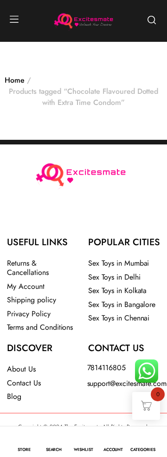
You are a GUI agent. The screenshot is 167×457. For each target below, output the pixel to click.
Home (15, 80)
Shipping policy (31, 299)
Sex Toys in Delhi (114, 277)
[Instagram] (83, 215)
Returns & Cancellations (28, 268)
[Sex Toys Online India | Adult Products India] (61, 19)
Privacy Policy (29, 313)
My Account (26, 286)
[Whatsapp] (108, 215)
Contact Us (24, 383)
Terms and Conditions (40, 327)
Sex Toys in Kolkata (117, 290)
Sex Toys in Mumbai (118, 263)
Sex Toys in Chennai (118, 318)
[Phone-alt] (59, 215)
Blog (14, 396)
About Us (21, 369)
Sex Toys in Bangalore (121, 304)
